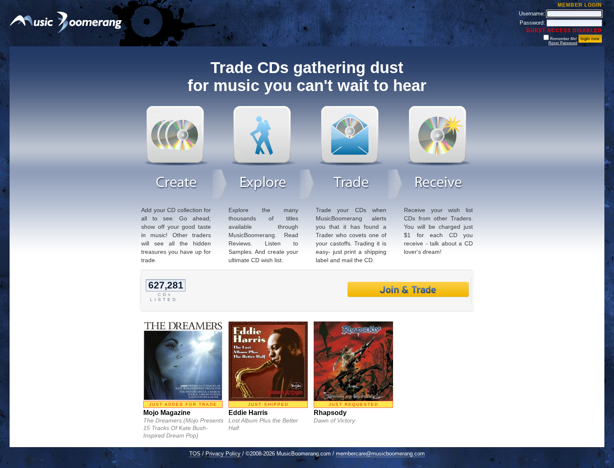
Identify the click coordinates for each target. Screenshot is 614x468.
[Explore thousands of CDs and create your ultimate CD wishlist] (263, 163)
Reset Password (562, 43)
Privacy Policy (223, 453)
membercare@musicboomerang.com (380, 453)
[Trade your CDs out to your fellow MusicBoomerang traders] (351, 163)
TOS (194, 453)
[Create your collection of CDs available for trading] (176, 163)
